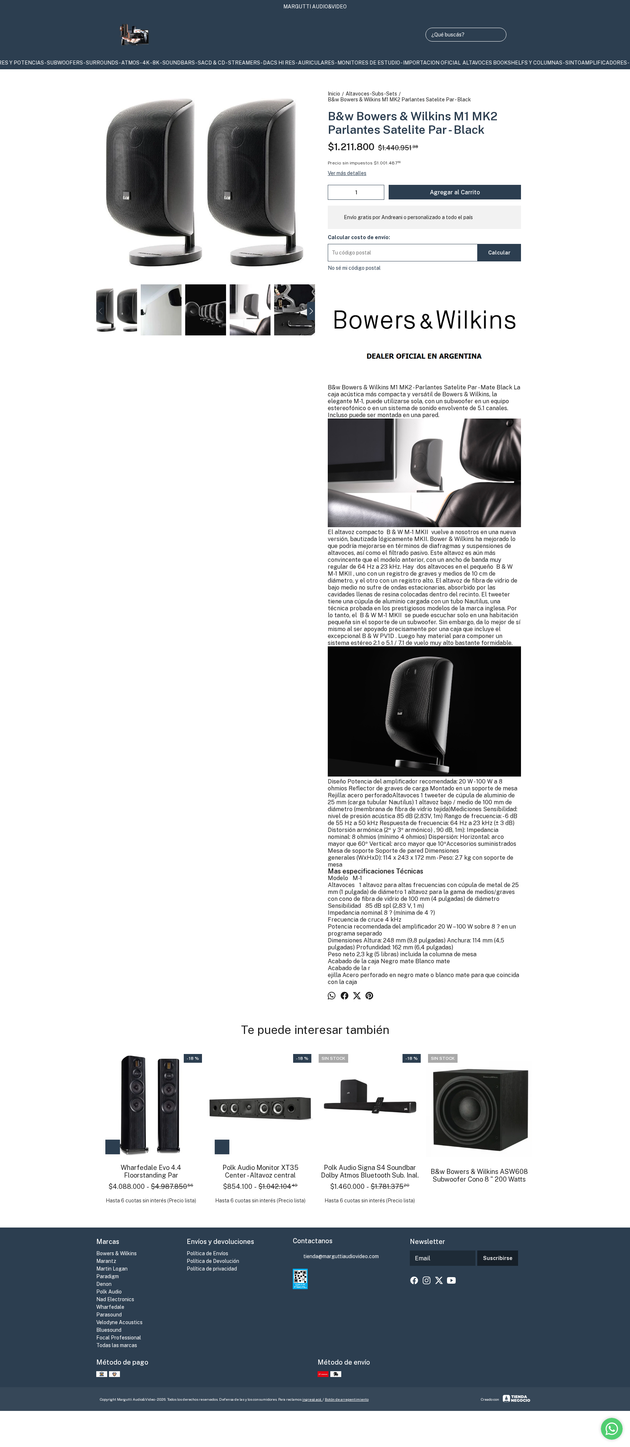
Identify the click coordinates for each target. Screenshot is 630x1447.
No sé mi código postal (354, 268)
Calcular (499, 253)
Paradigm (107, 1276)
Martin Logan (112, 1269)
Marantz (106, 1261)
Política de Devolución (213, 1261)
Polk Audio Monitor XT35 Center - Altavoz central (260, 1171)
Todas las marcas (116, 1345)
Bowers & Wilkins (116, 1253)
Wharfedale (110, 1307)
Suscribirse (497, 1258)
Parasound (109, 1315)
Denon (104, 1284)
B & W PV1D (378, 636)
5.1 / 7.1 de (399, 642)
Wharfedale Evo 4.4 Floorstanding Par (151, 1171)
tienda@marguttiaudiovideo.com (341, 1256)
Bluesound (108, 1330)
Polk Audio (109, 1292)
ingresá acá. (312, 1399)
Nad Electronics (115, 1299)
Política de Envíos (207, 1253)
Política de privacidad (212, 1269)
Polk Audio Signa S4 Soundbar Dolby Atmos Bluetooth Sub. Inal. (370, 1171)
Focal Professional (118, 1338)
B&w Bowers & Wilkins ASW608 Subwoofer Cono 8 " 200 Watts (479, 1175)
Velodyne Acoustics (119, 1322)
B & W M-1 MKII (407, 532)
